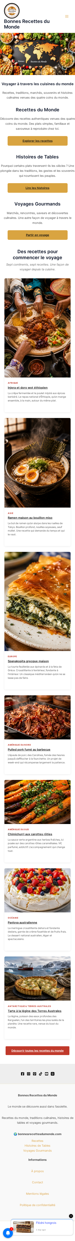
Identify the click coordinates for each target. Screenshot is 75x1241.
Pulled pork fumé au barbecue (29, 749)
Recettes (37, 1141)
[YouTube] (46, 1074)
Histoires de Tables (37, 1145)
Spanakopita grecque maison (28, 661)
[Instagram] (28, 1074)
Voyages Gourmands (37, 1150)
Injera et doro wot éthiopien (28, 387)
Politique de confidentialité (37, 1205)
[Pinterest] (34, 1074)
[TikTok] (40, 1074)
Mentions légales (37, 1194)
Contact (37, 1182)
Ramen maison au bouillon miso (30, 518)
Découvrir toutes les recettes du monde (37, 1050)
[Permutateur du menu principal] (67, 16)
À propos (37, 1171)
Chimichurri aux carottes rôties (30, 834)
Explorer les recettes (38, 141)
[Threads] (52, 1074)
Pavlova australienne (22, 922)
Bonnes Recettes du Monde (27, 24)
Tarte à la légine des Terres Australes (34, 1011)
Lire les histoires (37, 188)
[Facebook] (22, 1074)
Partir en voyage (37, 235)
